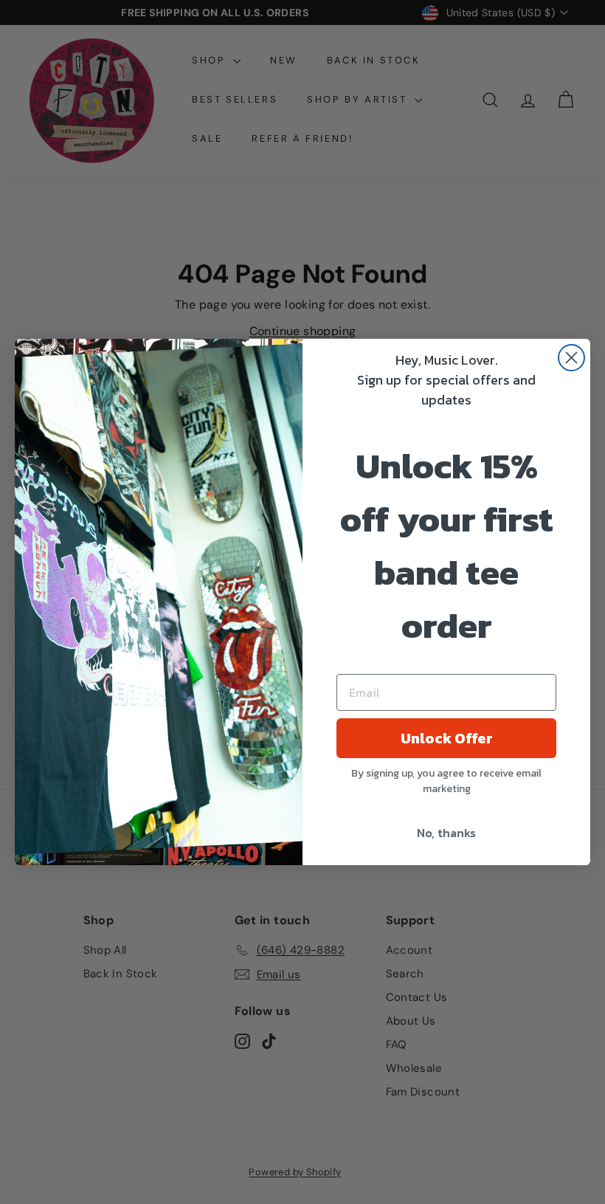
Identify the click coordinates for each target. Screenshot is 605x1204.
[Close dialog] (571, 358)
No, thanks (446, 833)
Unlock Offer (447, 738)
